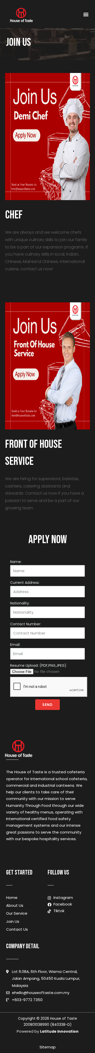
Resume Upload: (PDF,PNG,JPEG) (38, 665)
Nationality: (20, 603)
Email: (15, 644)
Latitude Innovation (59, 1031)
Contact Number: (25, 624)
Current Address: (25, 582)
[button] (86, 14)
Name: (16, 561)
